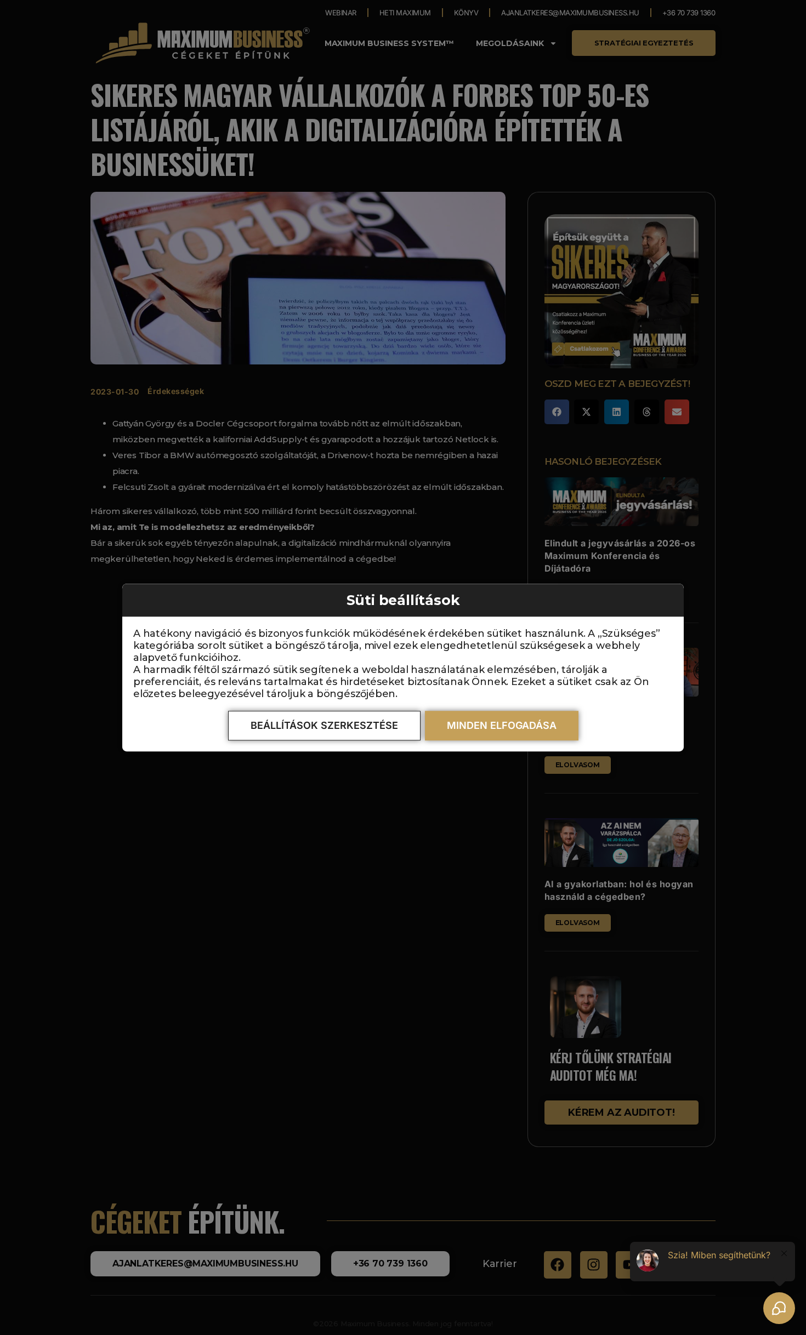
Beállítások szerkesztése (324, 725)
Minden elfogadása (502, 725)
